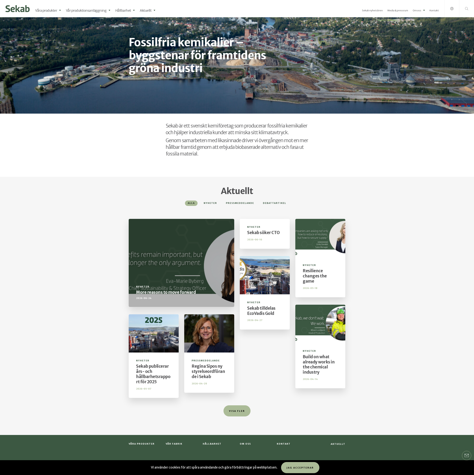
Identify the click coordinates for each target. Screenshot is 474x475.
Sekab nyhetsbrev (372, 10)
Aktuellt (145, 10)
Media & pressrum (397, 10)
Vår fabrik (174, 443)
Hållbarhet (123, 10)
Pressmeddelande (240, 203)
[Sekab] (18, 8)
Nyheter (210, 203)
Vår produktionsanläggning (86, 10)
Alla (191, 203)
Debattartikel (274, 203)
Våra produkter (46, 10)
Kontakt (434, 10)
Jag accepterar (300, 467)
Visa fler (237, 411)
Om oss (417, 10)
